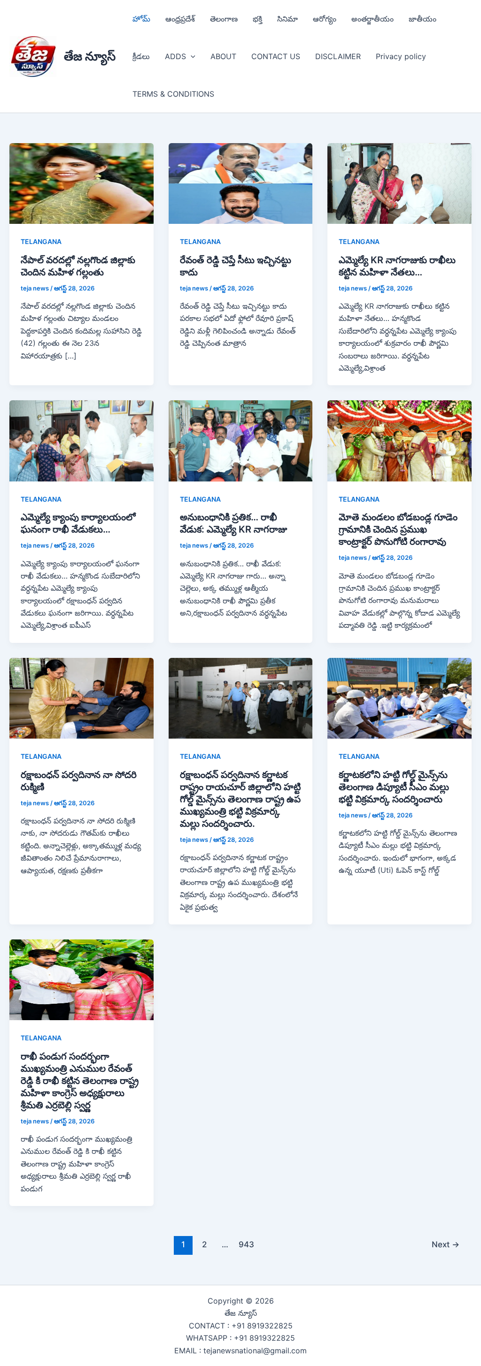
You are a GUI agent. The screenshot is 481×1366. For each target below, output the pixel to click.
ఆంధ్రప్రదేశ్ (180, 18)
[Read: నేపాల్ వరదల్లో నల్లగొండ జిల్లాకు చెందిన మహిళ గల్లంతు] (81, 183)
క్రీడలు (141, 56)
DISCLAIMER (338, 56)
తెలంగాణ (224, 18)
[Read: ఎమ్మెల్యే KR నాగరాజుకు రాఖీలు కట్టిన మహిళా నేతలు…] (399, 183)
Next (445, 1244)
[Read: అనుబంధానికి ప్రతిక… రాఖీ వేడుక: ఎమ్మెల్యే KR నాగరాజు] (241, 440)
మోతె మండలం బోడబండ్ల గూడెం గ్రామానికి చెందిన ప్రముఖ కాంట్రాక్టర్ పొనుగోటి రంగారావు (398, 529)
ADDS (175, 56)
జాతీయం (422, 18)
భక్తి (257, 18)
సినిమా (287, 18)
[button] (190, 56)
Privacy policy (401, 56)
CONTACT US (275, 56)
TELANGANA (41, 241)
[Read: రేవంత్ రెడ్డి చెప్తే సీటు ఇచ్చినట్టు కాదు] (241, 183)
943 (246, 1244)
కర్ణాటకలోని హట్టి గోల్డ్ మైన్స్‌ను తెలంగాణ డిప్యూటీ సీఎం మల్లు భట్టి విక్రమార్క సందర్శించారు (394, 787)
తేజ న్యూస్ (90, 56)
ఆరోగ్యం (324, 18)
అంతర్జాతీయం (372, 18)
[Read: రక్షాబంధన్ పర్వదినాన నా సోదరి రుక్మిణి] (81, 697)
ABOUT (223, 56)
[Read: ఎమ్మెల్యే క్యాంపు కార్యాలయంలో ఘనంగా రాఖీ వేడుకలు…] (81, 440)
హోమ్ (141, 18)
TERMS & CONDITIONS (173, 94)
